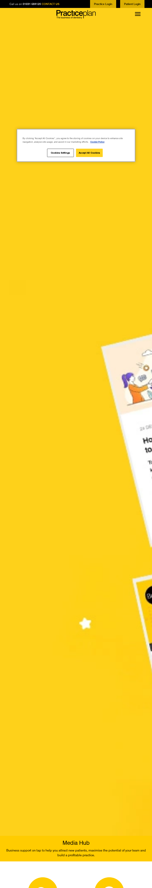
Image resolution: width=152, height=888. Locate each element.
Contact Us (50, 4)
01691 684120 (32, 4)
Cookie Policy (97, 141)
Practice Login (103, 4)
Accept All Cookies (89, 152)
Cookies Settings (60, 152)
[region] (76, 145)
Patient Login (132, 4)
